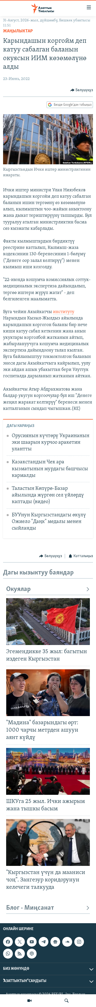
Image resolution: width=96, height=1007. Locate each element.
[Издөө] (66, 1000)
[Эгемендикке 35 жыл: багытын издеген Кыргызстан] (48, 621)
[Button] (81, 90)
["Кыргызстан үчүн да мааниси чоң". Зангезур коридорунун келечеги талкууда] (48, 842)
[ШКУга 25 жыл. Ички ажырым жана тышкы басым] (48, 771)
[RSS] (20, 953)
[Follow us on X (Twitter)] (20, 942)
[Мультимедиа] (29, 1000)
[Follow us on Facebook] (8, 942)
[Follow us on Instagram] (79, 942)
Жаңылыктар (18, 31)
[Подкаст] (32, 953)
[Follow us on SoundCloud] (67, 942)
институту (63, 312)
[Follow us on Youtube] (32, 942)
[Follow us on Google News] (55, 942)
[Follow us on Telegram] (43, 942)
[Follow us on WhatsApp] (8, 953)
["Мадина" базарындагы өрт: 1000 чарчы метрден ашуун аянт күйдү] (48, 692)
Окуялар (18, 589)
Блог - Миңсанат (30, 908)
